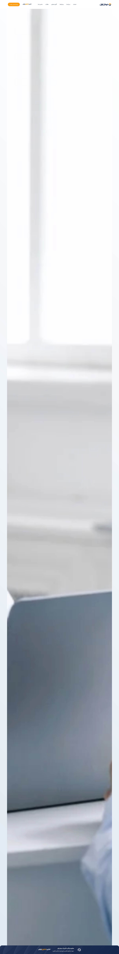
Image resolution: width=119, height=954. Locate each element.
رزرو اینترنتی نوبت (14, 4)
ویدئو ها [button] (62, 4)
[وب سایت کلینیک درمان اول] (105, 4)
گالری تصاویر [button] (54, 4)
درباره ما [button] (68, 4)
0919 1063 (27, 4)
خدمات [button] (74, 4)
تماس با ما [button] (40, 4)
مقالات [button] (46, 4)
